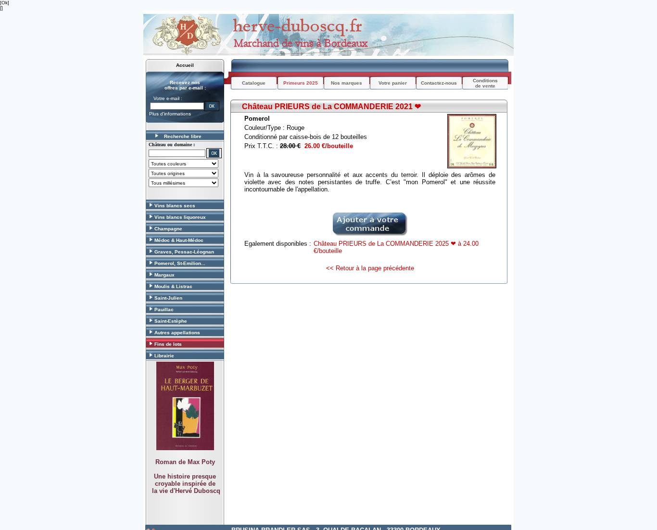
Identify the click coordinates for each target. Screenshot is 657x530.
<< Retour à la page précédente (370, 268)
